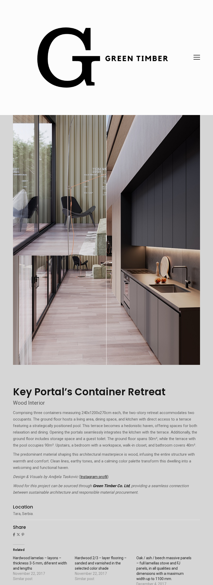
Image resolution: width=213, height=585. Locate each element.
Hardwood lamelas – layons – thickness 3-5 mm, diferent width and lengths (40, 563)
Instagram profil (93, 476)
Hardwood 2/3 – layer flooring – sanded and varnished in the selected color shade (101, 563)
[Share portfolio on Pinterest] (23, 534)
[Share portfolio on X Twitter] (18, 534)
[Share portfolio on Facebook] (14, 534)
